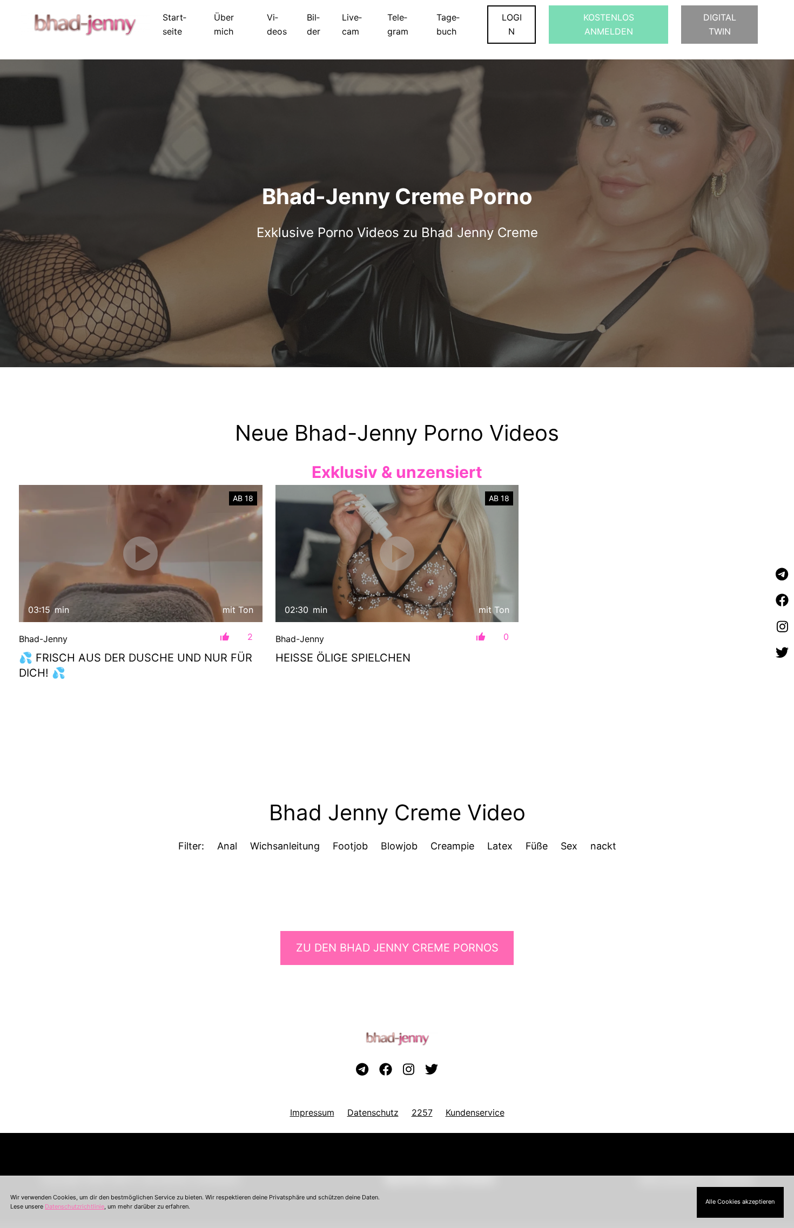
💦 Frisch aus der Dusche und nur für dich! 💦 (135, 665)
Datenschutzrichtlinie (74, 1206)
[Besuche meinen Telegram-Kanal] (782, 574)
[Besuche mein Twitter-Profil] (782, 653)
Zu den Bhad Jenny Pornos (397, 947)
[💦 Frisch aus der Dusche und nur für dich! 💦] (141, 553)
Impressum (312, 1112)
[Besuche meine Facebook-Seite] (782, 601)
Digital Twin (719, 24)
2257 (422, 1112)
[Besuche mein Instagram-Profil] (782, 627)
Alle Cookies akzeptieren (740, 1201)
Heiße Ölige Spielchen (343, 657)
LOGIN (512, 24)
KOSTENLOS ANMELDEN (608, 24)
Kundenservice (475, 1112)
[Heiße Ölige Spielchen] (397, 553)
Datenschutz (373, 1112)
